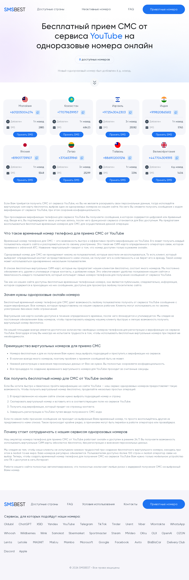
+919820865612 (160, 112)
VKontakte (157, 524)
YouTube (69, 524)
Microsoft (86, 542)
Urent (129, 524)
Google (104, 542)
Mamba (69, 542)
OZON (181, 533)
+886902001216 (114, 158)
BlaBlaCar (154, 542)
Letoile (22, 542)
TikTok (102, 524)
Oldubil (8, 524)
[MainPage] (14, 9)
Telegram (86, 524)
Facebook (122, 542)
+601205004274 (21, 112)
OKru (143, 533)
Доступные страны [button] (50, 9)
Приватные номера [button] (163, 9)
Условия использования (98, 504)
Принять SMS (25, 134)
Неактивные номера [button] (96, 9)
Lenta (8, 542)
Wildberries (28, 533)
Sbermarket (77, 533)
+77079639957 (67, 112)
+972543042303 (114, 112)
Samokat (58, 533)
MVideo (130, 533)
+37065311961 (68, 158)
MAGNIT (38, 542)
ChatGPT (25, 524)
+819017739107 (21, 158)
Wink (43, 533)
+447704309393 (160, 158)
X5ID (40, 524)
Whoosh (10, 533)
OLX (154, 533)
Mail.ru (54, 542)
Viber (141, 524)
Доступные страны (44, 504)
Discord (9, 551)
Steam (116, 533)
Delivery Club (176, 542)
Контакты (130, 504)
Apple (23, 551)
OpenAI (167, 533)
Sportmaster (98, 533)
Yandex (53, 524)
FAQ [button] (131, 9)
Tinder (116, 524)
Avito (138, 542)
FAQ (70, 504)
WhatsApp (177, 524)
